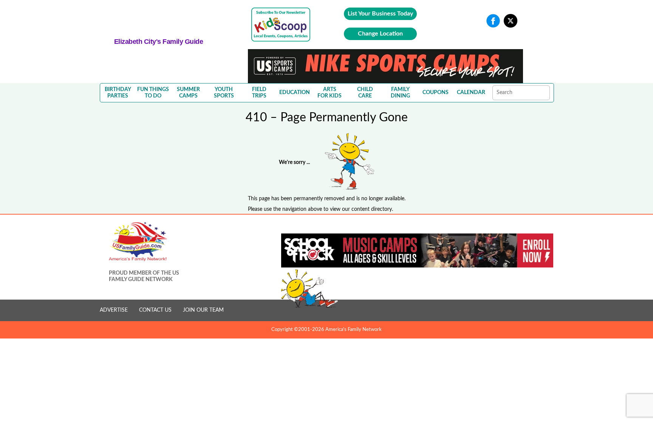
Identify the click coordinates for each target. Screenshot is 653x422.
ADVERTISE (114, 310)
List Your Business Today (380, 14)
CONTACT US (155, 310)
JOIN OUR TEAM (203, 310)
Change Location (380, 34)
